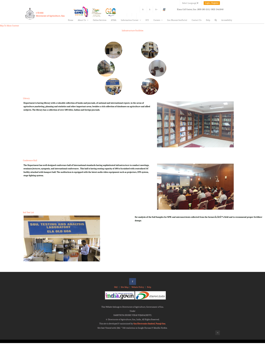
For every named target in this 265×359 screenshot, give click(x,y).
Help (208, 20)
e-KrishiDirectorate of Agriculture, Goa (50, 14)
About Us (82, 20)
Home (70, 20)
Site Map (125, 287)
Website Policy (137, 287)
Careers (157, 20)
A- (143, 9)
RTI (147, 20)
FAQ (116, 287)
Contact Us (196, 20)
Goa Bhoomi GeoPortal (177, 20)
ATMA (113, 20)
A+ (156, 9)
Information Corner (129, 20)
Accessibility (226, 20)
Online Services (99, 20)
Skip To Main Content (9, 25)
